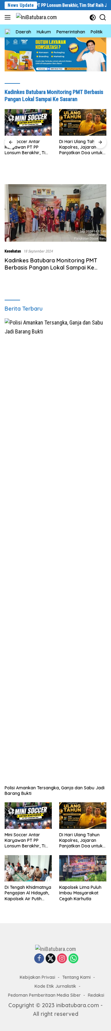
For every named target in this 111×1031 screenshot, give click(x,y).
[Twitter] (51, 958)
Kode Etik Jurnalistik (55, 986)
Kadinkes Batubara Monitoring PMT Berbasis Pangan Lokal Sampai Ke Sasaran (51, 267)
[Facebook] (39, 958)
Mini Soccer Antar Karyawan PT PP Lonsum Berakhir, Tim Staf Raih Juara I (27, 840)
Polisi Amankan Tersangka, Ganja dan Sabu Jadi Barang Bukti (55, 790)
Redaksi (96, 995)
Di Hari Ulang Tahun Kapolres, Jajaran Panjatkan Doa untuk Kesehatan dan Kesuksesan (26, 147)
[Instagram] (62, 958)
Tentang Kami (76, 977)
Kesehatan (13, 251)
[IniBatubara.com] (35, 17)
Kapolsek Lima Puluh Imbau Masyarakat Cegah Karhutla (80, 893)
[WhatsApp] (73, 958)
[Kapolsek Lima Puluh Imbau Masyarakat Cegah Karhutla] (82, 868)
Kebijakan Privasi (37, 977)
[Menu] (9, 17)
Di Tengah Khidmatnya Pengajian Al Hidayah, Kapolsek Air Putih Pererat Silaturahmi (82, 147)
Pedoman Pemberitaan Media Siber (44, 995)
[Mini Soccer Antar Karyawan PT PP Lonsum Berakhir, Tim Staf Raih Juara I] (28, 815)
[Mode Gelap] (92, 17)
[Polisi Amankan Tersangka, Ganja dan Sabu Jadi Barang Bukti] (55, 550)
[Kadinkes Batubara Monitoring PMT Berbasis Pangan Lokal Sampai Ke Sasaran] (55, 213)
